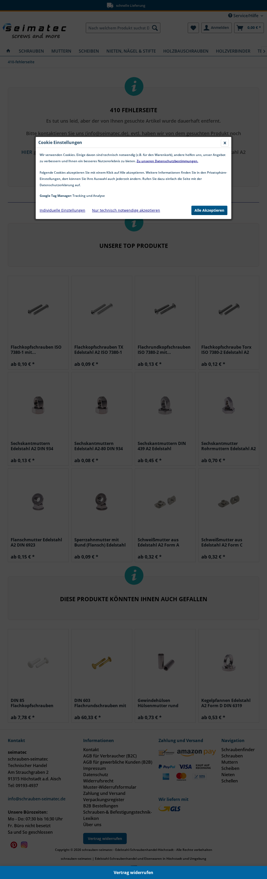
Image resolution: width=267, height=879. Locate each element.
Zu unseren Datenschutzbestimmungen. (167, 161)
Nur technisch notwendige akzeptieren (126, 210)
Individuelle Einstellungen (62, 210)
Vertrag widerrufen (133, 872)
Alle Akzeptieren (209, 210)
